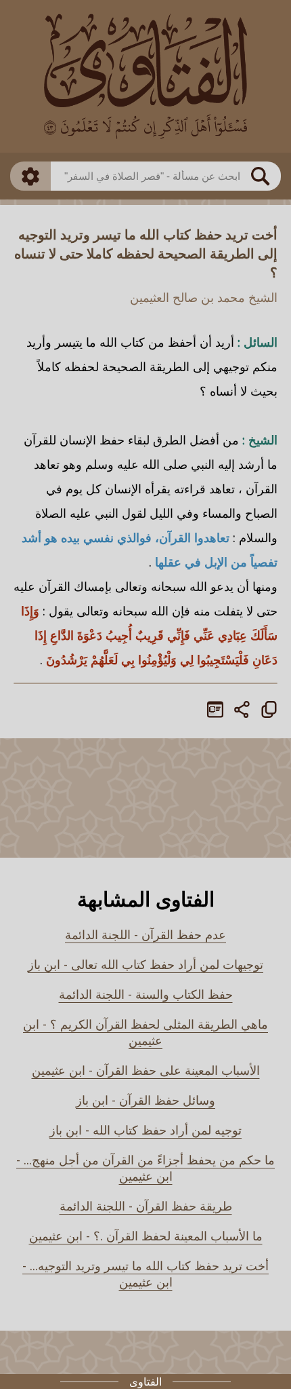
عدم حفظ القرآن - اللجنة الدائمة (145, 934)
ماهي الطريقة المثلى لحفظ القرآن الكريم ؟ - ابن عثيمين (145, 1032)
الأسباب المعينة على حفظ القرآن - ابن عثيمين (146, 1070)
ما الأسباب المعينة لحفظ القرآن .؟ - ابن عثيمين (146, 1236)
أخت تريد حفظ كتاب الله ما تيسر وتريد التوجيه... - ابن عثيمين (145, 1273)
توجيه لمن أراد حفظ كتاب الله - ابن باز (145, 1130)
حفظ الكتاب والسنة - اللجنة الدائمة (146, 994)
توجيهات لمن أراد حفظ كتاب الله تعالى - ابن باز (145, 964)
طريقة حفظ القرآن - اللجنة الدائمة (146, 1206)
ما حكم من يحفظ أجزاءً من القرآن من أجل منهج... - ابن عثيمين (145, 1168)
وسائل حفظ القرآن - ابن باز (145, 1100)
